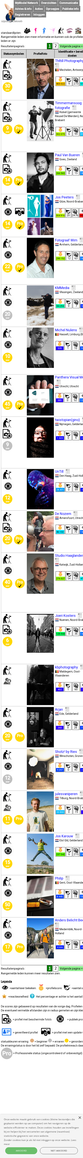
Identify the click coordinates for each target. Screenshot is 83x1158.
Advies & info (23, 8)
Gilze (62, 201)
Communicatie (68, 2)
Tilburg (63, 798)
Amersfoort (66, 518)
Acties (39, 8)
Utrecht (64, 386)
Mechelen (65, 69)
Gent (62, 882)
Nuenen (64, 619)
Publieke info (70, 8)
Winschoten (66, 755)
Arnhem (64, 244)
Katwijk (63, 564)
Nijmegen (65, 424)
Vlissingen (65, 292)
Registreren (22, 14)
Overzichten (48, 2)
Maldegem (66, 671)
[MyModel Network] (12, 21)
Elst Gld (63, 840)
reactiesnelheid (19, 996)
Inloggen (39, 14)
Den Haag (65, 475)
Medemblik (66, 929)
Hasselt (64, 334)
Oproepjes (52, 8)
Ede (61, 713)
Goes (62, 159)
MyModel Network (26, 2)
